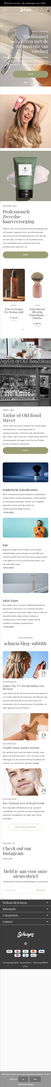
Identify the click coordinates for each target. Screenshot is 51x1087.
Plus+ (26, 966)
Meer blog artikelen (25, 827)
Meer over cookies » (26, 1084)
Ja (23, 1079)
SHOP (25, 255)
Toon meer (8, 512)
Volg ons (7, 859)
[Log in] (37, 10)
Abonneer (40, 890)
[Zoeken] (42, 10)
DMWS (45, 963)
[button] (5, 10)
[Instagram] (25, 944)
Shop (30, 74)
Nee (35, 1079)
